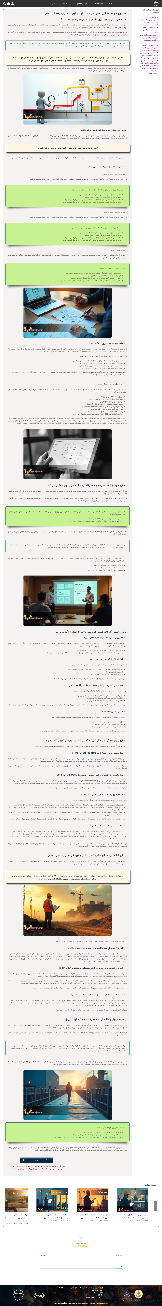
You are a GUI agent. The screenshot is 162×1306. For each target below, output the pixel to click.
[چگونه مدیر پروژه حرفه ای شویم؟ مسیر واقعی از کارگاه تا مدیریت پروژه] (52, 1200)
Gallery (130, 1200)
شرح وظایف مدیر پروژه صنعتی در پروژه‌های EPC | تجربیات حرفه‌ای (95, 1200)
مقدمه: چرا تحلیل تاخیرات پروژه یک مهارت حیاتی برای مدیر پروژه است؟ (149, 21)
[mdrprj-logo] (156, 1)
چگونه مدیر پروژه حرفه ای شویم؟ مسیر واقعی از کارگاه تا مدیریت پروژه (55, 1200)
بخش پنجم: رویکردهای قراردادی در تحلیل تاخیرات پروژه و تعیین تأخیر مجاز (149, 55)
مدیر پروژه (123, 32)
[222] (133, 1290)
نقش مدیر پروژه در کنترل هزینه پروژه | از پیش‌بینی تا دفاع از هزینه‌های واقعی (135, 1200)
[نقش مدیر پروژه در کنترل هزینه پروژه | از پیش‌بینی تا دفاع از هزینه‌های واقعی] (132, 1200)
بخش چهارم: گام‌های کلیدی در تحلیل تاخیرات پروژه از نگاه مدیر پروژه (149, 48)
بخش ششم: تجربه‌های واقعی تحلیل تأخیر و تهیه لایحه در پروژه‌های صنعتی (149, 63)
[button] (4, 3)
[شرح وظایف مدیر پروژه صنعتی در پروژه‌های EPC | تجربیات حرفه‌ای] (92, 1200)
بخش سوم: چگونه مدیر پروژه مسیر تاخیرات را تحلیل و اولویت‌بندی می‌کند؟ (149, 39)
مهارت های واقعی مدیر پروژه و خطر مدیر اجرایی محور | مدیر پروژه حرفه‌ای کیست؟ (15, 1200)
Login (42, 1255)
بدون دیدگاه (133, 1221)
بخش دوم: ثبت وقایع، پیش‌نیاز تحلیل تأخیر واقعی (149, 30)
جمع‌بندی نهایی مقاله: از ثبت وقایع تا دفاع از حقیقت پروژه (149, 71)
